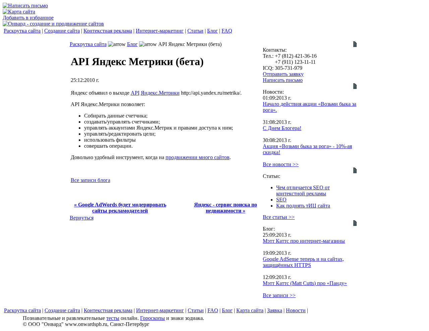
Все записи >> (279, 295)
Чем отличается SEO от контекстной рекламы (303, 190)
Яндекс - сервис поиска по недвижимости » (225, 208)
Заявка (274, 310)
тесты (112, 318)
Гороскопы (152, 318)
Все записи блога (90, 180)
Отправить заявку (283, 74)
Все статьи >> (279, 217)
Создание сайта (62, 31)
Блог (212, 31)
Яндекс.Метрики (160, 93)
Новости (296, 310)
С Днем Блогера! (282, 128)
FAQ (227, 31)
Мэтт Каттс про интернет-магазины (304, 241)
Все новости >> (281, 164)
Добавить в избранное (28, 17)
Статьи (195, 31)
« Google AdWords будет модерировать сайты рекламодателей (120, 208)
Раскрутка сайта (22, 31)
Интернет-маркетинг (160, 31)
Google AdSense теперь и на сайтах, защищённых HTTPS (303, 262)
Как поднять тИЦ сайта (303, 205)
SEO (281, 199)
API (135, 93)
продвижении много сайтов (198, 157)
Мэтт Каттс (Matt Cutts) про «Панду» (305, 283)
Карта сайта (249, 310)
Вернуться (82, 218)
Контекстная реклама (107, 31)
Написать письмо (283, 80)
